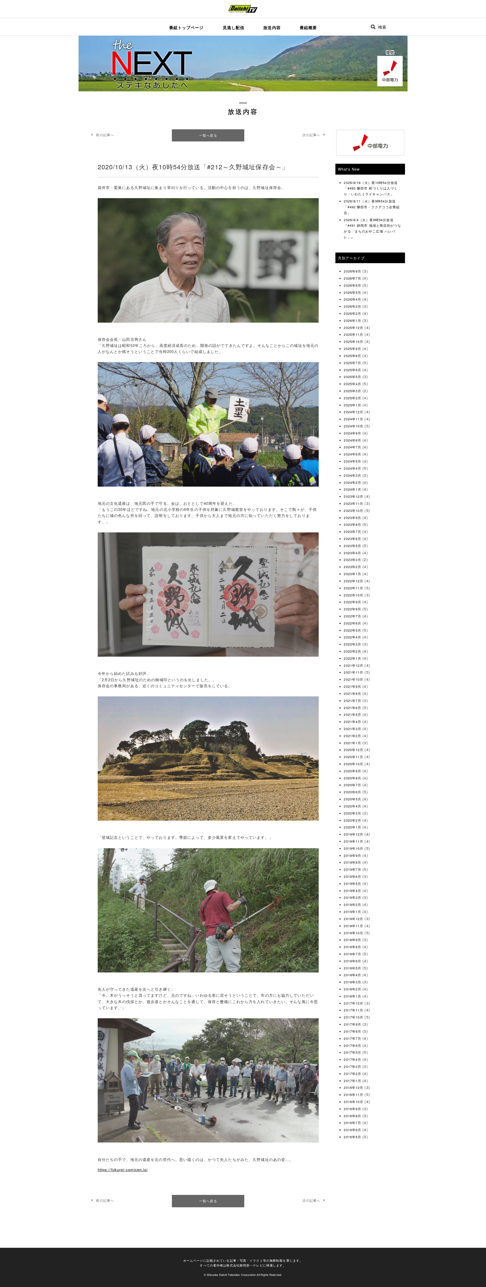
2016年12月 (353, 1087)
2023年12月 (353, 496)
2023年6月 (352, 538)
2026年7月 (352, 278)
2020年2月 (352, 820)
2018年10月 (353, 932)
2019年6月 (352, 876)
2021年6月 (352, 707)
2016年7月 (352, 1122)
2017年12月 (353, 1003)
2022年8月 (352, 609)
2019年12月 (353, 834)
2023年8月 (352, 524)
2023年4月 (352, 552)
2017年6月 (352, 1045)
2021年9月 (352, 686)
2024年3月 (352, 475)
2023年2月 (352, 566)
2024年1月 (352, 489)
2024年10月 (353, 426)
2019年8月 (352, 862)
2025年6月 (352, 369)
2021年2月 (352, 735)
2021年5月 (352, 714)
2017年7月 (352, 1038)
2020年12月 (353, 749)
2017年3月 (352, 1066)
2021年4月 (352, 721)
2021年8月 (352, 693)
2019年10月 (353, 848)
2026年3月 (352, 306)
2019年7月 (352, 869)
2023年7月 (352, 531)
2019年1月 (352, 911)
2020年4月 (352, 806)
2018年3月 (352, 982)
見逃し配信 (234, 27)
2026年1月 (352, 320)
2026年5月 (352, 292)
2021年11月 (353, 672)
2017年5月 (352, 1052)
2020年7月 (352, 784)
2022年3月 (352, 644)
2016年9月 (352, 1108)
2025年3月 (352, 390)
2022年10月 (353, 595)
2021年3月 (352, 728)
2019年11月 (353, 841)
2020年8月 (352, 778)
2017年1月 (352, 1080)
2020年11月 (353, 756)
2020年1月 (352, 827)
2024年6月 (352, 454)
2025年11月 (353, 334)
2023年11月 (353, 503)
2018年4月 (352, 974)
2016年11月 (353, 1094)
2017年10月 (353, 1017)
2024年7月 (352, 447)
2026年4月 (352, 299)
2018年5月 (352, 968)
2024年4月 (352, 468)
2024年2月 (352, 482)
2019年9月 (352, 855)
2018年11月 (353, 925)
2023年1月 (352, 573)
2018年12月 (353, 918)
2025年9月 (352, 348)
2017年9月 (352, 1024)
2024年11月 (353, 419)
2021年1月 (352, 742)
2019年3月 (352, 897)
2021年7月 (352, 700)
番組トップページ (186, 27)
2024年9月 (352, 433)
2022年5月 (352, 630)
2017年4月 (352, 1059)
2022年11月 (353, 588)
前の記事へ (105, 134)
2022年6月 (352, 623)
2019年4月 (352, 890)
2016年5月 (352, 1136)
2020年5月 (352, 799)
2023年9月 (352, 517)
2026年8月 (352, 271)
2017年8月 (352, 1031)
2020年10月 (353, 763)
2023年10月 (353, 510)
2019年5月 (352, 883)
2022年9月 (352, 601)
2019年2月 (352, 904)
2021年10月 (353, 679)
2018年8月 (352, 946)
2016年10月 (353, 1101)
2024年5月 (352, 461)
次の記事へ (311, 134)
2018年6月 (352, 961)
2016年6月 (352, 1129)
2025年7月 (352, 362)
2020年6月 (352, 792)
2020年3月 (352, 813)
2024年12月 (353, 411)
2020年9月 (352, 771)
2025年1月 (352, 405)
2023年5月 (352, 545)
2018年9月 (352, 939)
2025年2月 (352, 398)
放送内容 (271, 27)
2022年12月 (353, 580)
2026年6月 (352, 285)
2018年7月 (352, 953)
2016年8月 (352, 1115)
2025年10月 (353, 341)
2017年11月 (353, 1010)
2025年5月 (352, 376)
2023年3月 (352, 559)
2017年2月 (352, 1073)
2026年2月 (352, 313)
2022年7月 (352, 616)
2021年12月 (353, 665)
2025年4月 (352, 383)
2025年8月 (352, 355)
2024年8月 (352, 440)
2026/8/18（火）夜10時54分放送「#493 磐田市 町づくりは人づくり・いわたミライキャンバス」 (371, 188)
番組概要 (308, 27)
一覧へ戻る (208, 135)
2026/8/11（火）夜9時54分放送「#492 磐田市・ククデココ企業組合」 (372, 207)
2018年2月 (352, 989)
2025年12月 (353, 327)
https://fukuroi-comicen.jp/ (123, 1169)
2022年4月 (352, 637)
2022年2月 (352, 651)
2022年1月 (352, 658)
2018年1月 (352, 996)
